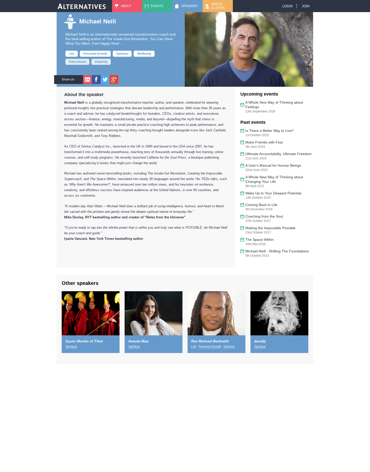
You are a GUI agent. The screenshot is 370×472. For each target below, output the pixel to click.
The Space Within (259, 240)
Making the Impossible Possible (270, 228)
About (126, 6)
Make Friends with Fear (264, 142)
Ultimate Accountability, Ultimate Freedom (278, 154)
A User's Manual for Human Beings (273, 165)
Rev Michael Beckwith (210, 341)
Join (305, 6)
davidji (260, 341)
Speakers (189, 6)
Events (157, 6)
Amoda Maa (138, 341)
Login (287, 6)
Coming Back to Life (261, 205)
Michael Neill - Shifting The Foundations (277, 251)
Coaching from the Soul (264, 216)
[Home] (82, 6)
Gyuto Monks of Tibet (84, 341)
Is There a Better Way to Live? (269, 131)
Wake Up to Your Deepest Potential (273, 193)
